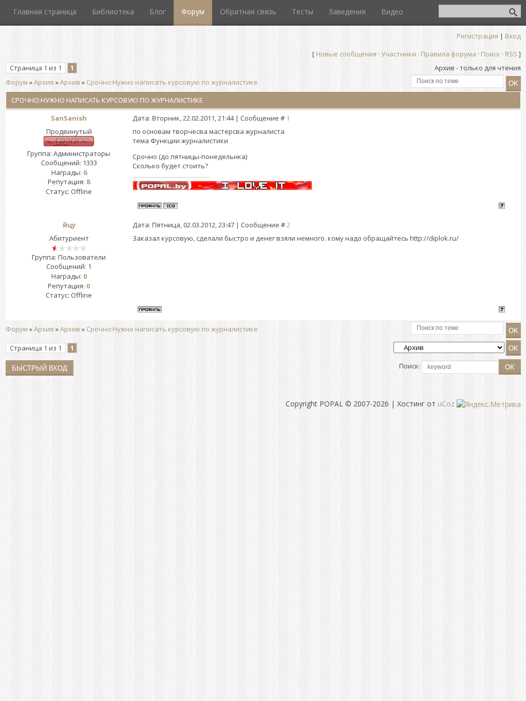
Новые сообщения (346, 54)
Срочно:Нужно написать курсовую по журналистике (172, 82)
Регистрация (477, 36)
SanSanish (69, 118)
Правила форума (448, 54)
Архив (44, 82)
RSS (511, 54)
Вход (513, 36)
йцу (69, 224)
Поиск (490, 54)
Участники (398, 54)
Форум (17, 82)
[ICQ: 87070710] (170, 206)
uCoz (446, 403)
